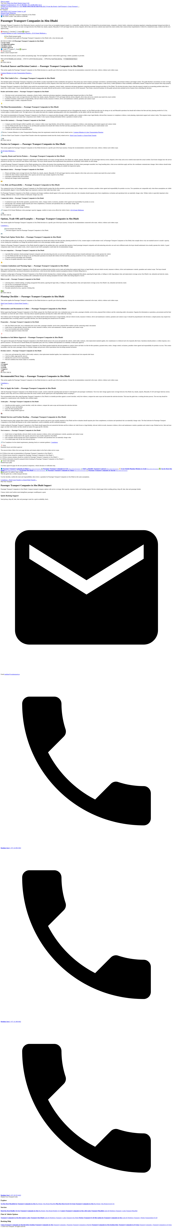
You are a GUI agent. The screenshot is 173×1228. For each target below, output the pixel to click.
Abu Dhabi (14, 3)
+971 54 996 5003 (32, 5)
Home (2, 8)
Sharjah (19, 3)
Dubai (8, 3)
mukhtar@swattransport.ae (8, 5)
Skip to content (5, 1)
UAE (27, 3)
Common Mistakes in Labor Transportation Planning (16, 33)
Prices (5, 11)
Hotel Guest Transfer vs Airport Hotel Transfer (83, 135)
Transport (5, 9)
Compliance (5, 225)
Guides (7, 14)
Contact (19, 11)
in (41, 5)
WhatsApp (13, 13)
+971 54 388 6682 (21, 5)
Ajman (24, 3)
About (6, 8)
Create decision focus (71, 59)
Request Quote (5, 13)
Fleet (2, 11)
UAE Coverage (12, 11)
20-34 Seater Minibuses (39, 33)
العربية (24, 11)
